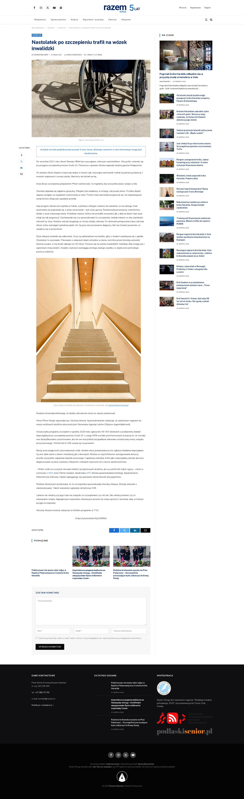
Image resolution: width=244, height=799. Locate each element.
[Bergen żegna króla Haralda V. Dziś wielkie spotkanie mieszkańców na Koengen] (167, 237)
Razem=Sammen (116, 786)
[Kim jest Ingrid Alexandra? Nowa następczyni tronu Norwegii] (167, 192)
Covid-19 (37, 35)
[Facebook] (21, 155)
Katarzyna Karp (41, 55)
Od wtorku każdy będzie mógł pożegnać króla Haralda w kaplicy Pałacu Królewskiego (193, 98)
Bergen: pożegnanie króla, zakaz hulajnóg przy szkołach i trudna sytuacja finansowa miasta (193, 162)
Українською (195, 7)
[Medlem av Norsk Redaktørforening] (122, 776)
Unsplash (124, 405)
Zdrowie (112, 19)
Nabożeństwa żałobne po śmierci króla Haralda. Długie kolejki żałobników (192, 205)
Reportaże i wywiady (93, 19)
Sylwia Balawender (146, 764)
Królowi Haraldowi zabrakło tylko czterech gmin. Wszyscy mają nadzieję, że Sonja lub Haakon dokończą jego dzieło (193, 115)
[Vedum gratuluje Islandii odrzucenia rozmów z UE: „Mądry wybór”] (167, 133)
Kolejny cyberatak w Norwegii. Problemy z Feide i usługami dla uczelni (192, 269)
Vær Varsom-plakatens (102, 767)
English (207, 7)
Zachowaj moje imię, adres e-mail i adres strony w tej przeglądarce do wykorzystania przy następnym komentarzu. (90, 638)
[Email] (21, 173)
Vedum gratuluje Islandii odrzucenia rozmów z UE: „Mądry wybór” (194, 131)
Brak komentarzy (74, 55)
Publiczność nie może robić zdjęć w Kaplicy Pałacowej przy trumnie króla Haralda (50, 573)
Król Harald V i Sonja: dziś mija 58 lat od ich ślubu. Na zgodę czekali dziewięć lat (193, 301)
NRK (51, 473)
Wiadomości (40, 19)
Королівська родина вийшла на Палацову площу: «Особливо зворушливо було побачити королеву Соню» (88, 574)
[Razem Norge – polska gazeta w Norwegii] (122, 7)
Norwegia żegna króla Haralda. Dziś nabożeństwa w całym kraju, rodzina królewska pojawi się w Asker (194, 253)
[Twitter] (21, 161)
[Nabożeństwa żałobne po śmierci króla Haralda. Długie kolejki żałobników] (167, 205)
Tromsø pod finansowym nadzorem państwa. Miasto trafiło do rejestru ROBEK (193, 221)
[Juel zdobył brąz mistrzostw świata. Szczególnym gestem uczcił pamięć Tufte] (167, 146)
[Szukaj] (210, 20)
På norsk (182, 7)
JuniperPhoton (114, 405)
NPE (88, 473)
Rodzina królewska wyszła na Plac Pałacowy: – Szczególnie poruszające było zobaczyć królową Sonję (131, 574)
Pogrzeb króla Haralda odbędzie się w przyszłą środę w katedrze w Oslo (181, 76)
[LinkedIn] (21, 167)
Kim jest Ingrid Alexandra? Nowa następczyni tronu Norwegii (192, 190)
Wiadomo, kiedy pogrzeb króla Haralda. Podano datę (191, 177)
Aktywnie (126, 19)
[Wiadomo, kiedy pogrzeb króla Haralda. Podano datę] (167, 179)
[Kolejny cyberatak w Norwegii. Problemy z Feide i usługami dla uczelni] (167, 269)
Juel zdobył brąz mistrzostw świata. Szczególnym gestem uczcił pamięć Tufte (194, 146)
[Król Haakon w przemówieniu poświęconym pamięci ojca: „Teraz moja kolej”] (167, 285)
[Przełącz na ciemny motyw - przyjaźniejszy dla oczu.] (206, 19)
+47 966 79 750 (42, 692)
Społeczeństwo (58, 19)
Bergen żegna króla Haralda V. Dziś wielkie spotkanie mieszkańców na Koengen (194, 237)
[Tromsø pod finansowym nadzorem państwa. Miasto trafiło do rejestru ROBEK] (167, 221)
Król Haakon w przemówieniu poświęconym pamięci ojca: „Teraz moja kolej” (193, 285)
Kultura (74, 19)
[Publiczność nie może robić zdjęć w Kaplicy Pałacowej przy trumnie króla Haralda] (50, 556)
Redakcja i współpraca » (42, 705)
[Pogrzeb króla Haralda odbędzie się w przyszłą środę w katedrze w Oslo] (186, 55)
